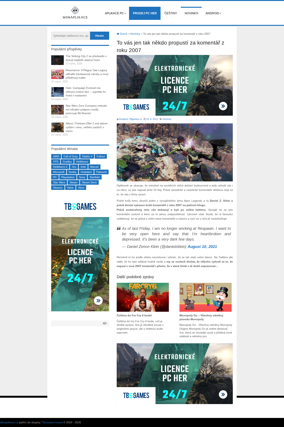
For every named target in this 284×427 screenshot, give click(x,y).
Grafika (67, 161)
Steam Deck (89, 182)
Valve (70, 187)
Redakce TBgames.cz (130, 119)
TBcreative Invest (52, 422)
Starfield (95, 177)
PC (55, 177)
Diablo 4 (87, 156)
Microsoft (58, 171)
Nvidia (72, 171)
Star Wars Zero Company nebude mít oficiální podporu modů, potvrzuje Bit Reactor (86, 109)
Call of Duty (71, 156)
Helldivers (82, 161)
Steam (73, 182)
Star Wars (59, 182)
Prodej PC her (145, 13)
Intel (83, 166)
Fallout (101, 156)
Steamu (58, 187)
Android (212, 13)
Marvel (94, 166)
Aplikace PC (114, 13)
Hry (74, 166)
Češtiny (170, 13)
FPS (55, 161)
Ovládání (86, 171)
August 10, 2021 (202, 246)
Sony (82, 177)
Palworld (101, 171)
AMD (56, 156)
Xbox (81, 187)
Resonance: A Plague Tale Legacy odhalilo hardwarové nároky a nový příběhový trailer (87, 74)
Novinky (191, 13)
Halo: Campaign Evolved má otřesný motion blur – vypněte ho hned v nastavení (86, 91)
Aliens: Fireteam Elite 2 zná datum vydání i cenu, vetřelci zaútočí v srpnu (87, 127)
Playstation (68, 177)
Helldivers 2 (60, 166)
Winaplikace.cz (9, 422)
